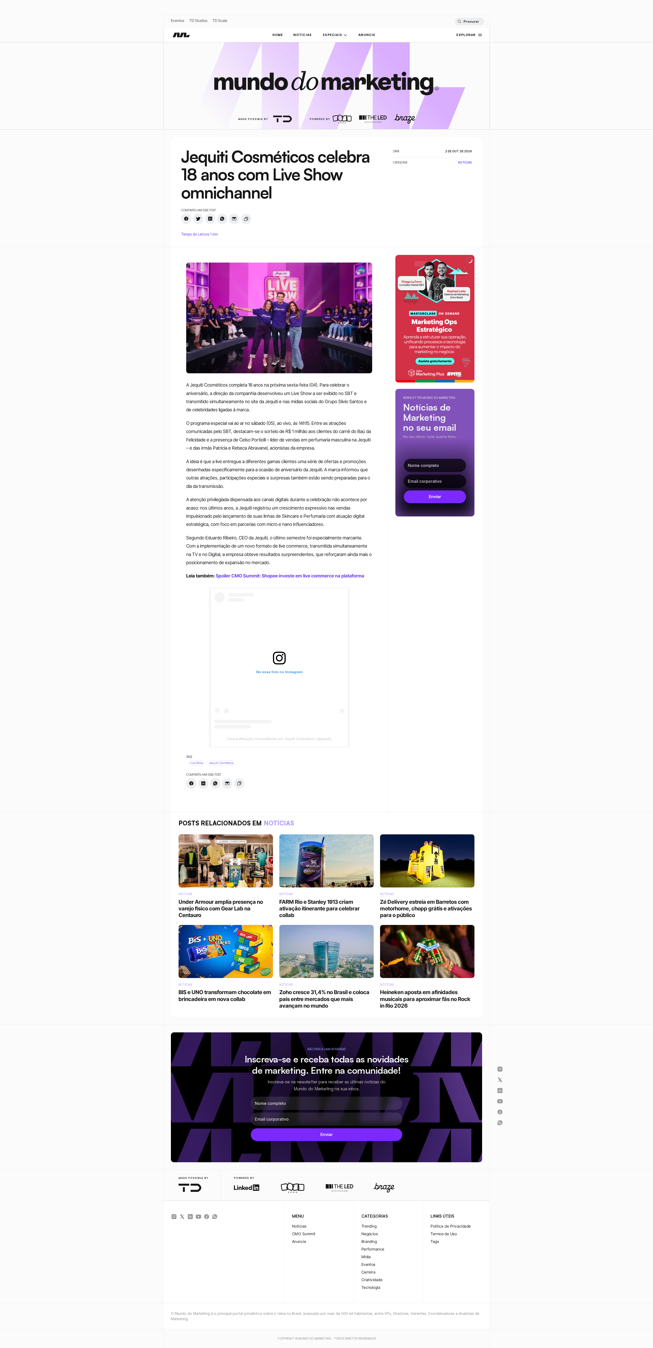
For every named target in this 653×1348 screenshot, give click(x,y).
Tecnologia (371, 1287)
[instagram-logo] (174, 1217)
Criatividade (371, 1279)
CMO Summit (304, 1233)
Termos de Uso (444, 1233)
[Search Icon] (469, 21)
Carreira (368, 1272)
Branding (369, 1241)
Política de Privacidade (451, 1226)
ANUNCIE (366, 35)
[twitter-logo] (182, 1217)
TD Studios (198, 20)
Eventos (177, 20)
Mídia (366, 1256)
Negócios (369, 1233)
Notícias (299, 1226)
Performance (372, 1249)
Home (277, 35)
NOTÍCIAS (302, 35)
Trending (369, 1226)
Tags (435, 1241)
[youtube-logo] (198, 1217)
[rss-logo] (207, 1217)
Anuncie (299, 1241)
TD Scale (219, 20)
